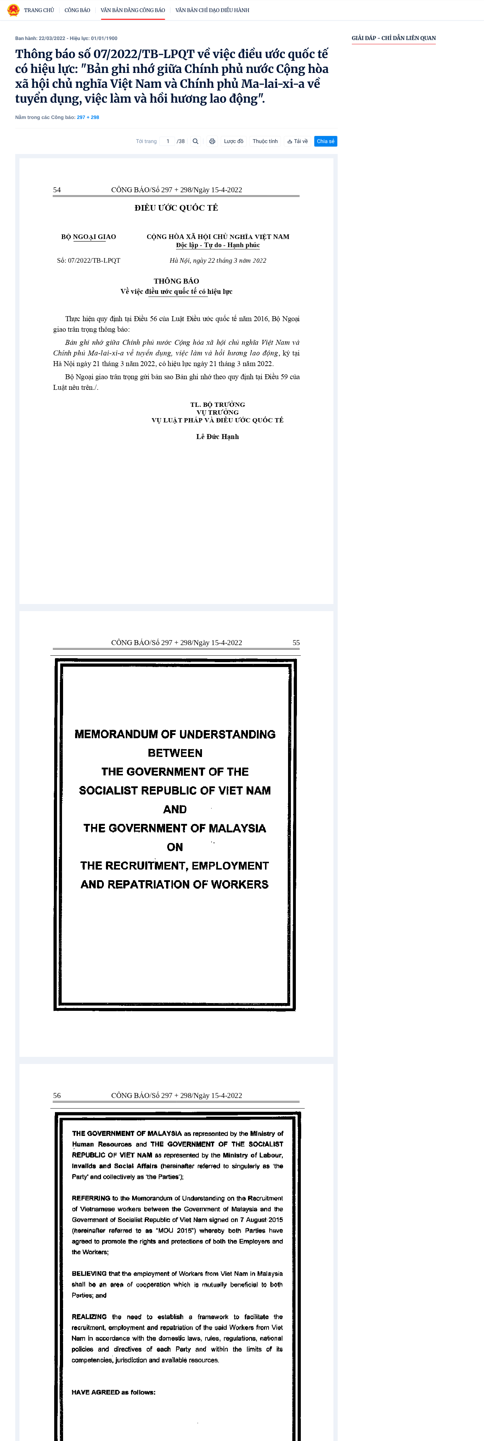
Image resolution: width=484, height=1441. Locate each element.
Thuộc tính (265, 141)
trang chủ (39, 10)
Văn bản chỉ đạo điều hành (212, 10)
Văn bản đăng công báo (133, 10)
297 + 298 (88, 117)
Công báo (77, 10)
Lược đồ (233, 141)
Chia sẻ (325, 141)
